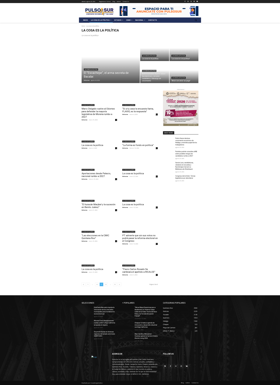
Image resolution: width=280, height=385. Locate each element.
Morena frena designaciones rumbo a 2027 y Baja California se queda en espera (104, 323)
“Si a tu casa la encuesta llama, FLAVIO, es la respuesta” (138, 110)
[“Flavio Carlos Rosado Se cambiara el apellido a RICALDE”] (140, 257)
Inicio (83, 26)
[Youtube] (197, 1)
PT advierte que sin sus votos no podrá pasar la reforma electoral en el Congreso (140, 238)
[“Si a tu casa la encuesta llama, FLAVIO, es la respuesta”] (140, 97)
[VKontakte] (187, 366)
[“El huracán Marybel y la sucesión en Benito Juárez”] (99, 193)
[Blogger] (165, 366)
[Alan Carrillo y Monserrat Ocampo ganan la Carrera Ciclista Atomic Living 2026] (127, 336)
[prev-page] (83, 284)
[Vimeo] (194, 1)
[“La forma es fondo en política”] (140, 133)
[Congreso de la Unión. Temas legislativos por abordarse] (168, 178)
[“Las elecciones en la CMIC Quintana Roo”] (99, 224)
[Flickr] (176, 366)
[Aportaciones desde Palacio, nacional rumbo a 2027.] (99, 162)
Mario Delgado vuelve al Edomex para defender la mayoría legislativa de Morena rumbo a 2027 (98, 112)
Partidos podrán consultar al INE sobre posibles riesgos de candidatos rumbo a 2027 (186, 154)
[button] (195, 20)
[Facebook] (185, 1)
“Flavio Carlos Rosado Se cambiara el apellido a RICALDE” (138, 270)
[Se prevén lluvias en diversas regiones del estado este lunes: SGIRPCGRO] (87, 334)
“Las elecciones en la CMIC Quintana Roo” (95, 236)
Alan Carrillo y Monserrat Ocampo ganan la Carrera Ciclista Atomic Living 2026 (146, 336)
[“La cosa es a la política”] (184, 50)
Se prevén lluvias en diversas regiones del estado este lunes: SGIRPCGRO (104, 334)
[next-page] (119, 284)
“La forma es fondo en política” (138, 145)
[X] (191, 1)
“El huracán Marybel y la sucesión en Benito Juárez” (98, 205)
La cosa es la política (91, 69)
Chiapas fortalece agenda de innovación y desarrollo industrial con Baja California (146, 325)
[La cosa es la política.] (154, 50)
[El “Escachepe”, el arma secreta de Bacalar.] (111, 61)
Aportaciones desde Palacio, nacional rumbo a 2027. (96, 174)
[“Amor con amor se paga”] (184, 72)
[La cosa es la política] (99, 133)
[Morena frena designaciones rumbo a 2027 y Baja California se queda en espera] (87, 323)
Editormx (84, 120)
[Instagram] (188, 1)
